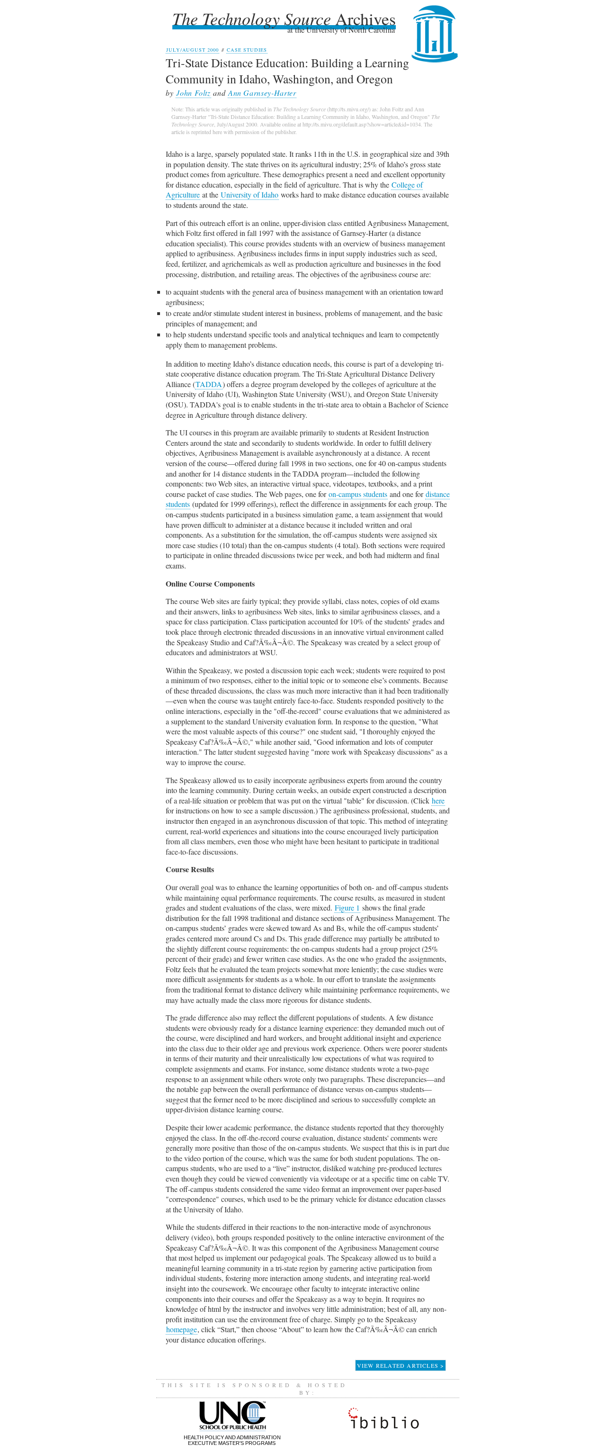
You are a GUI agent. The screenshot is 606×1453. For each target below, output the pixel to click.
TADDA (209, 384)
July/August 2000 (192, 49)
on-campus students (358, 494)
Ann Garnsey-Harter (262, 93)
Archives (284, 18)
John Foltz (193, 93)
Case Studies (247, 49)
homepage (181, 1329)
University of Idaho (249, 194)
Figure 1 (347, 907)
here (438, 800)
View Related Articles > (401, 1365)
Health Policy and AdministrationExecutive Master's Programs (232, 1440)
